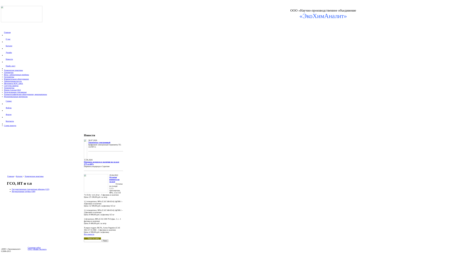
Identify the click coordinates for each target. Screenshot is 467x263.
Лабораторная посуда (13, 81)
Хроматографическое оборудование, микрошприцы (25, 94)
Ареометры (8, 72)
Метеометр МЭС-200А (13, 83)
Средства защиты (11, 86)
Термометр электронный (99, 142)
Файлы (9, 108)
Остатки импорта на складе (114, 179)
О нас (8, 39)
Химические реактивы (13, 70)
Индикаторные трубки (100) (23, 191)
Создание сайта (34, 248)
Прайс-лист (10, 66)
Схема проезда (10, 126)
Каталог (9, 46)
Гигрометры (9, 77)
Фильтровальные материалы (16, 97)
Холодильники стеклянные (15, 92)
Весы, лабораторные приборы (16, 75)
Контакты (10, 121)
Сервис (9, 101)
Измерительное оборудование (16, 79)
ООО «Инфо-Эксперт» (37, 249)
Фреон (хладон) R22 (12, 90)
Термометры (9, 88)
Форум (8, 114)
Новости (9, 59)
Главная (7, 32)
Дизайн (9, 53)
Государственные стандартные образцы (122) (30, 189)
